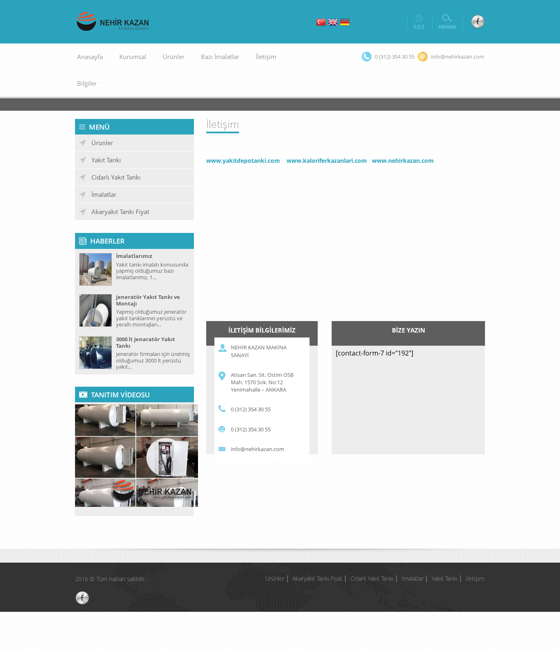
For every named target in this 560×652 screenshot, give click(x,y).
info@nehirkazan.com (257, 449)
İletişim (266, 56)
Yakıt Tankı (106, 160)
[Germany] (345, 23)
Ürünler (102, 143)
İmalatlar (103, 194)
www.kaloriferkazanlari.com (327, 160)
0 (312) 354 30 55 (251, 409)
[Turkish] (321, 23)
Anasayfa (90, 56)
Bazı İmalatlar (220, 56)
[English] (333, 23)
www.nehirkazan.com (403, 160)
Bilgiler (87, 83)
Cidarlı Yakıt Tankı (116, 177)
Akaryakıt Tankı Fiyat (120, 211)
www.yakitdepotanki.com (243, 160)
